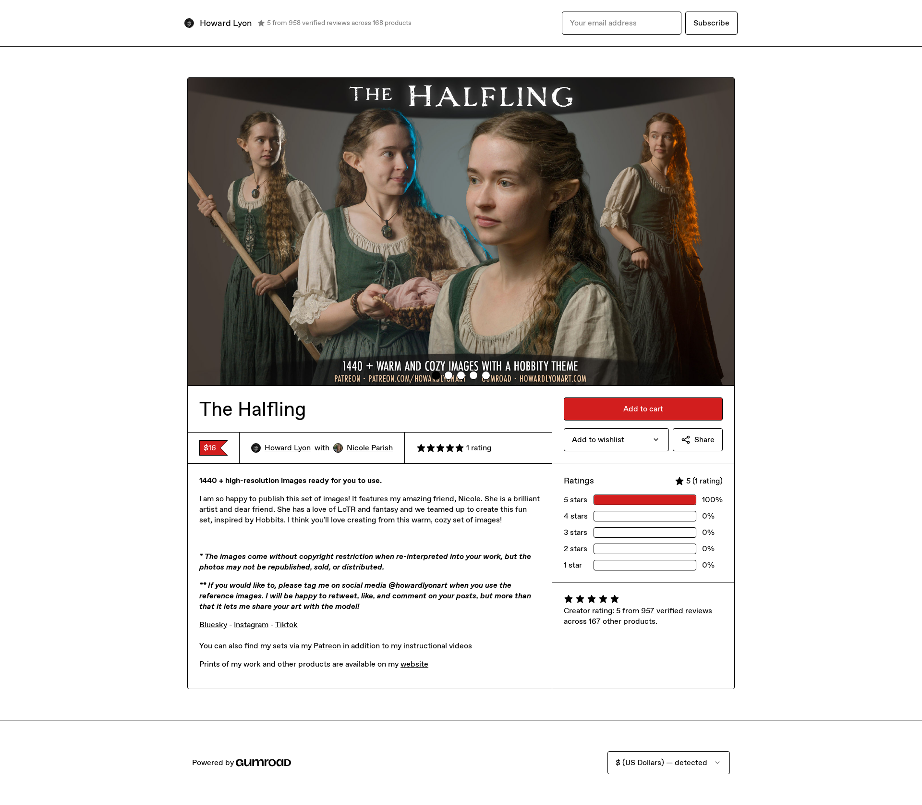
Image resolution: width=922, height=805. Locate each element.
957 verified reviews (676, 610)
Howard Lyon (288, 447)
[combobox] (616, 439)
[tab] (436, 375)
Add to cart (643, 408)
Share (704, 439)
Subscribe (711, 22)
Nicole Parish (370, 447)
